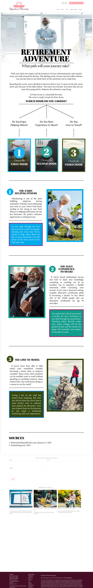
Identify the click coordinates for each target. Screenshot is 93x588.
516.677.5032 (15, 575)
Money (29, 582)
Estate (29, 578)
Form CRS (54, 575)
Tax (29, 581)
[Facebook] (66, 3)
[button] (58, 9)
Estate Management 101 (15, 508)
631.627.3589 (15, 577)
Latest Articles (31, 585)
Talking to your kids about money (66, 508)
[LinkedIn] (63, 3)
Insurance (30, 579)
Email (48, 460)
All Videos (30, 586)
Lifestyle (30, 583)
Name (10, 460)
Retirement (30, 575)
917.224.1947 (15, 578)
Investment (30, 577)
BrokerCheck (69, 577)
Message (11, 467)
